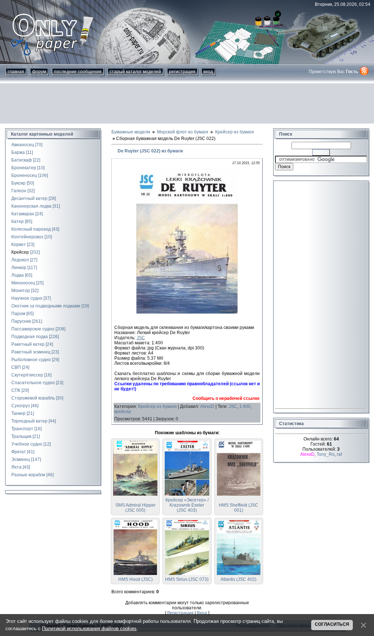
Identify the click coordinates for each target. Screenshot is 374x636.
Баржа (18, 152)
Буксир (18, 183)
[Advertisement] (187, 103)
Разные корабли (28, 474)
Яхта (16, 467)
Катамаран (22, 213)
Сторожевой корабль (33, 398)
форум (39, 71)
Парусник (21, 321)
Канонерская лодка (31, 206)
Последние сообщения (78, 71)
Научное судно (26, 298)
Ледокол (20, 259)
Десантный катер (29, 198)
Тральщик (21, 436)
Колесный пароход (31, 229)
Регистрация (182, 71)
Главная (16, 71)
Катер (17, 221)
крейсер (122, 411)
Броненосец (24, 175)
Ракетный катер (28, 344)
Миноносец (23, 282)
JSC (141, 337)
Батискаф (21, 160)
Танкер (18, 413)
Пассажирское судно (32, 329)
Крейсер (20, 252)
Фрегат (18, 451)
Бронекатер (23, 167)
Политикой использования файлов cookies (89, 628)
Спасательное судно (33, 382)
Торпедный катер (29, 421)
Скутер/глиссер (27, 375)
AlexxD (207, 406)
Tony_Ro (326, 454)
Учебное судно (26, 444)
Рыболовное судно (31, 359)
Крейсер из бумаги (157, 406)
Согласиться (332, 624)
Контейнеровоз (27, 236)
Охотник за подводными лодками (45, 305)
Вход (208, 71)
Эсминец (20, 459)
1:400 (245, 406)
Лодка (17, 275)
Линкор (18, 267)
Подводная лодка (29, 336)
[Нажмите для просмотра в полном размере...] (187, 312)
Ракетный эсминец (30, 352)
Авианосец (22, 144)
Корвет (18, 244)
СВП (16, 367)
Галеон (18, 190)
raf (339, 454)
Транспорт (22, 428)
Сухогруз (20, 405)
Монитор (20, 290)
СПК (15, 390)
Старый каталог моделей (135, 71)
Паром (18, 313)
